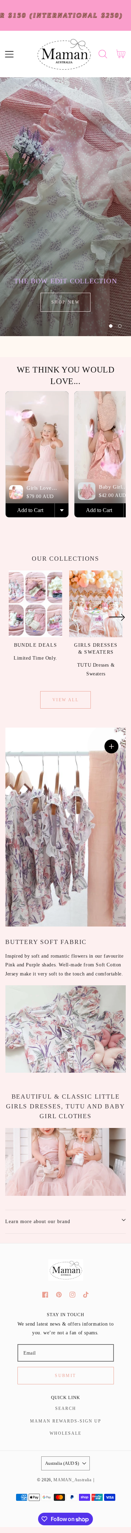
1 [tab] (110, 326)
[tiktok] (86, 1294)
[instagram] (72, 1294)
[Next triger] (116, 621)
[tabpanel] (65, 206)
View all (65, 699)
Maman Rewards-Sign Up (65, 1421)
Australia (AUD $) (62, 1463)
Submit (65, 1375)
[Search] (103, 54)
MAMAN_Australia (72, 1480)
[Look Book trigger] (111, 746)
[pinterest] (59, 1294)
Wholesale (65, 1433)
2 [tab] (120, 326)
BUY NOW (65, 302)
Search (65, 1408)
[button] (9, 54)
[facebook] (45, 1294)
